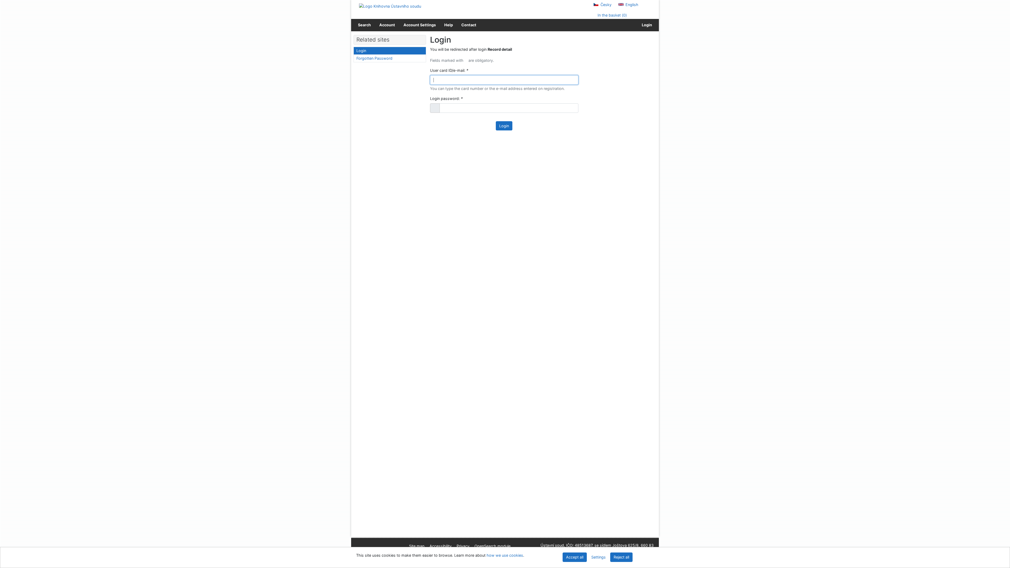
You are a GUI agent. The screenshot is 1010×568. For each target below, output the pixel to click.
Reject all (621, 557)
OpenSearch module (492, 546)
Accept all (574, 557)
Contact (468, 25)
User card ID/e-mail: (449, 70)
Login (646, 25)
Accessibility (441, 546)
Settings (598, 557)
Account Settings (419, 25)
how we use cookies (505, 555)
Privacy (463, 546)
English (631, 4)
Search (364, 25)
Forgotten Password (374, 58)
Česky (605, 4)
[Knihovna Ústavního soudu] (390, 6)
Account (387, 25)
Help (448, 25)
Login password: (446, 98)
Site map (417, 546)
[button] (435, 108)
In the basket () (612, 15)
